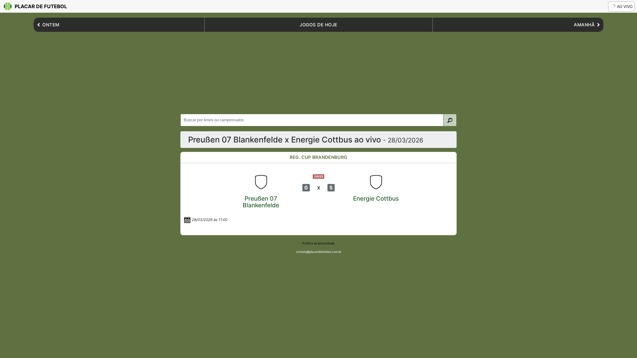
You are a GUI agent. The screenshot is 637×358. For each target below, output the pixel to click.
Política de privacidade (318, 243)
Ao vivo (625, 6)
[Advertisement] (318, 71)
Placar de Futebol (41, 6)
